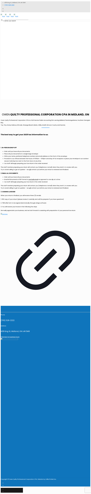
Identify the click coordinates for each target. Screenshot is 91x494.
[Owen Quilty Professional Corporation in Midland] (9, 16)
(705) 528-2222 (9, 5)
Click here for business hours (10, 337)
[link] (45, 259)
